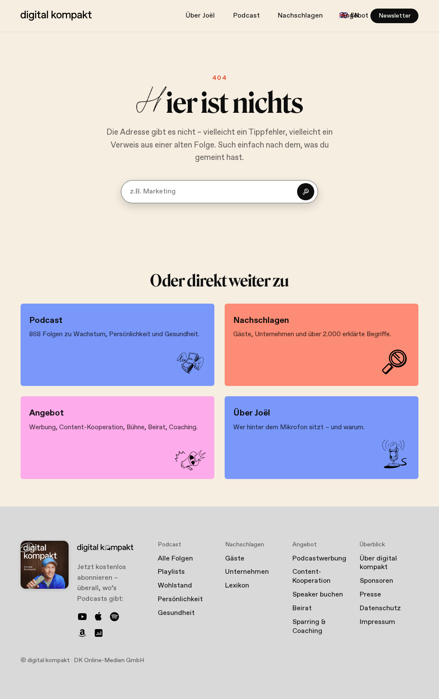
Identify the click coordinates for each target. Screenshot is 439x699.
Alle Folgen (175, 558)
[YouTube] (82, 617)
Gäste (234, 558)
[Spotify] (114, 617)
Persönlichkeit (180, 599)
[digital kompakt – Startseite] (56, 16)
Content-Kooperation (311, 576)
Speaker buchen (317, 594)
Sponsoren (376, 580)
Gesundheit (176, 613)
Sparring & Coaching (309, 627)
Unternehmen (247, 571)
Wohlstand (175, 585)
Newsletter (395, 16)
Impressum (377, 622)
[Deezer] (98, 633)
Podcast (246, 15)
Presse (370, 594)
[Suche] (305, 191)
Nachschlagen (300, 15)
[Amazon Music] (82, 633)
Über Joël (200, 15)
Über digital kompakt (378, 563)
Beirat (302, 608)
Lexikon (237, 585)
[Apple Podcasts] (98, 617)
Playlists (171, 571)
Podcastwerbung (319, 558)
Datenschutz (380, 608)
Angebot (354, 15)
